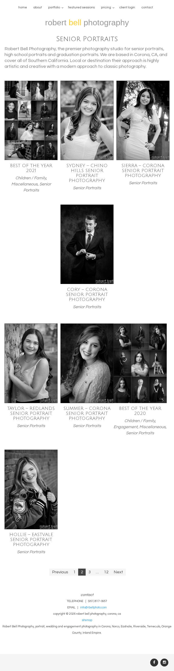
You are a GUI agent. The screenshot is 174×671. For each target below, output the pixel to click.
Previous (60, 572)
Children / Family (30, 178)
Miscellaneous (24, 184)
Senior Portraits (87, 188)
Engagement (126, 427)
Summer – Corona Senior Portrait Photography (87, 413)
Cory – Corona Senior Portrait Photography (87, 294)
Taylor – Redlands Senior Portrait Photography (31, 413)
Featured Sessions (81, 7)
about (37, 7)
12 (106, 572)
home (22, 7)
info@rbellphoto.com (93, 607)
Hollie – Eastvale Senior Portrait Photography (31, 539)
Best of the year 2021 (31, 168)
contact (147, 7)
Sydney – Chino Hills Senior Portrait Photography (87, 173)
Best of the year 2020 (140, 411)
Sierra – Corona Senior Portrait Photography (142, 170)
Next (118, 572)
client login (127, 7)
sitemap (87, 620)
